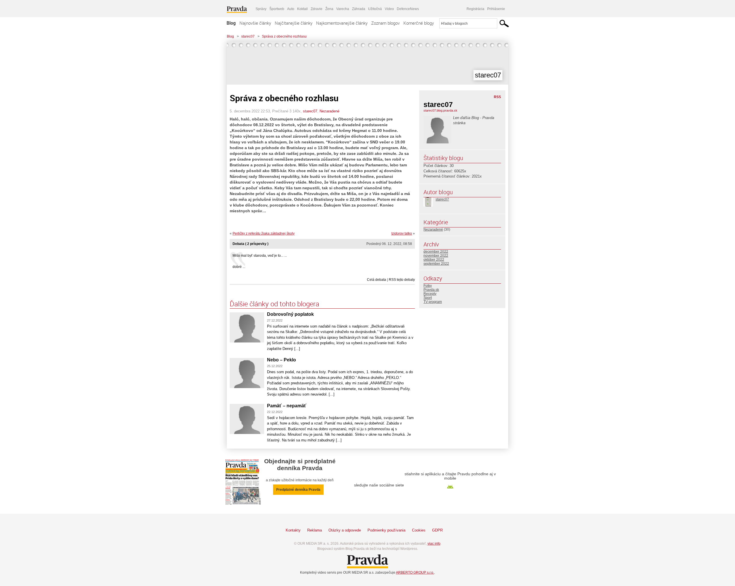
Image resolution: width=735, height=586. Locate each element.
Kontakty (293, 530)
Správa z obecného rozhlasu (284, 36)
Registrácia (475, 9)
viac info (434, 544)
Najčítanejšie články (293, 23)
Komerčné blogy (418, 23)
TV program (432, 302)
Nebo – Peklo (281, 359)
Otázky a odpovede (344, 530)
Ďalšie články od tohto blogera (274, 303)
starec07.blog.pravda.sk (440, 110)
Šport (427, 298)
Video (389, 9)
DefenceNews (408, 9)
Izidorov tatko (401, 233)
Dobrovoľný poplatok (290, 314)
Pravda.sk (431, 290)
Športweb (276, 9)
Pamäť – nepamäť (286, 405)
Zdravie (316, 9)
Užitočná (375, 9)
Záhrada (358, 9)
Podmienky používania (386, 530)
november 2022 (435, 256)
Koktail (302, 9)
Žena (329, 9)
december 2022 (435, 252)
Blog (231, 23)
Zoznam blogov (385, 23)
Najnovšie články (255, 23)
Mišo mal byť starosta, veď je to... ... (260, 256)
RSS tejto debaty (402, 280)
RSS (497, 97)
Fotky (427, 286)
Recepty (429, 294)
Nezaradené (329, 111)
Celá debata (376, 280)
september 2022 (436, 264)
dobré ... (239, 267)
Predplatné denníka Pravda (298, 490)
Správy (261, 9)
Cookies (418, 530)
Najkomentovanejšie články (342, 23)
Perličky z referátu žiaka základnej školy (264, 233)
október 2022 (433, 260)
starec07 (248, 36)
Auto (290, 9)
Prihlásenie (496, 9)
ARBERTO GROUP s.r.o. (415, 573)
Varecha (342, 9)
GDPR (437, 530)
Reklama (314, 530)
